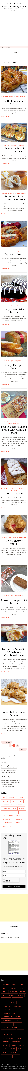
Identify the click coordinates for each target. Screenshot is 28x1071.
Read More (4, 116)
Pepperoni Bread (14, 254)
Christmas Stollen (14, 493)
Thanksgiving (17, 819)
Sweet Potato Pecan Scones (14, 714)
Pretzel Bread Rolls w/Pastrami (10, 782)
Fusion (20, 801)
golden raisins (7, 1024)
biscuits (13, 988)
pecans (19, 1038)
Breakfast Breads (8, 360)
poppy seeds (16, 1042)
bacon (14, 985)
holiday (17, 1024)
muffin (20, 1031)
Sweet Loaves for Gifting (14, 305)
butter (22, 992)
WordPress (22, 1068)
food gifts (17, 1006)
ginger (18, 1017)
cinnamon (20, 995)
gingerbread (7, 1020)
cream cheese (17, 999)
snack (13, 1049)
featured (12, 1002)
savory (5, 1049)
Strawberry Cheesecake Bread (10, 766)
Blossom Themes (7, 1068)
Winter (18, 823)
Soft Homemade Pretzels (14, 103)
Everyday (6, 801)
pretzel (5, 1045)
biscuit (5, 988)
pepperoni (6, 1042)
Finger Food (6, 1006)
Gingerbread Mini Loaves (14, 310)
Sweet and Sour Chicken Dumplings (14, 198)
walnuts (13, 1052)
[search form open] (20, 3)
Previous (7, 742)
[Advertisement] (14, 28)
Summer (18, 815)
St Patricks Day (8, 815)
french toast (7, 1009)
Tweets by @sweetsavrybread (10, 937)
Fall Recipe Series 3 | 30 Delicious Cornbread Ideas (14, 652)
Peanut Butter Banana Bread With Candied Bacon (14, 429)
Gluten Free (19, 805)
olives (13, 1034)
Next (21, 749)
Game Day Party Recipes (7, 96)
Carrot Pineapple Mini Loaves (14, 602)
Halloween (6, 808)
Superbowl (6, 819)
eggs (4, 1002)
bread (5, 992)
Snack (15, 812)
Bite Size (21, 988)
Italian (21, 808)
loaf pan (5, 1027)
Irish (14, 808)
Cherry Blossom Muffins (14, 542)
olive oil (5, 1034)
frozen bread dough (9, 1013)
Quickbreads (18, 360)
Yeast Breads (14, 98)
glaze (16, 1020)
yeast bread (7, 1056)
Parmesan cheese (8, 1038)
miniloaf (14, 1027)
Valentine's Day (7, 823)
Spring (22, 812)
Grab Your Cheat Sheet (14, 886)
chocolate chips (8, 995)
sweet (5, 1052)
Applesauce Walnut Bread (9, 768)
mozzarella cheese (9, 1031)
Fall (13, 801)
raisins (21, 1045)
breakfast (13, 992)
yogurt (16, 1056)
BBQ (4, 798)
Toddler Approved (20, 96)
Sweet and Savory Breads (14, 6)
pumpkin (13, 1045)
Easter (21, 798)
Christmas (11, 798)
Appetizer (6, 985)
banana (22, 985)
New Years (6, 812)
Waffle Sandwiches (6, 784)
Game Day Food (7, 805)
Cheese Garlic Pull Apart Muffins (14, 150)
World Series (7, 826)
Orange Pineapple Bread (14, 366)
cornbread (6, 999)
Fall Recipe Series (9, 646)
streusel (21, 1049)
